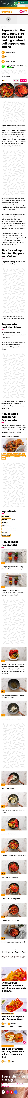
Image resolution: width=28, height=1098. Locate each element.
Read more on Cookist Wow (14, 952)
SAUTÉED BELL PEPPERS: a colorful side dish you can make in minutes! (13, 986)
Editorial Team (6, 76)
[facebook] (15, 1092)
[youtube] (11, 1092)
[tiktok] (3, 1092)
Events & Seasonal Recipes (14, 957)
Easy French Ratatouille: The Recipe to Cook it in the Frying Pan (13, 456)
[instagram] (7, 1092)
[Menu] (21, 11)
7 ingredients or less (5, 957)
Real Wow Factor (22, 957)
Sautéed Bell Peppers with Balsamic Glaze (12, 1018)
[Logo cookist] (6, 11)
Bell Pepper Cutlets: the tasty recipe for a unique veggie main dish (12, 1053)
